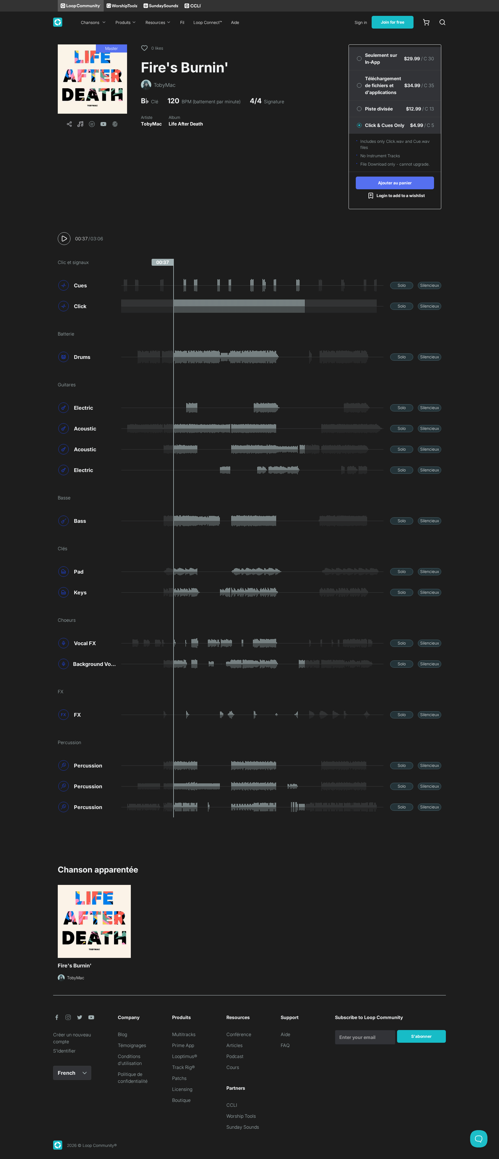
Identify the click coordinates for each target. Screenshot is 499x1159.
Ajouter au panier (395, 182)
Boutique (181, 1100)
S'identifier (64, 1051)
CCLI (231, 1105)
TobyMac (151, 124)
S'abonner (421, 1036)
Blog (122, 1034)
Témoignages (132, 1045)
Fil (182, 22)
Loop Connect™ (207, 22)
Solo (402, 285)
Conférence (238, 1034)
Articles (234, 1045)
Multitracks (183, 1034)
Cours (232, 1067)
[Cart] (426, 22)
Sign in (361, 22)
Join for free (392, 22)
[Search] (442, 22)
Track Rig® (183, 1067)
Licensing (182, 1089)
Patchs (179, 1078)
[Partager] (69, 124)
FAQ (285, 1045)
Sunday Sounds (242, 1127)
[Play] (64, 238)
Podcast (234, 1056)
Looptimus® (184, 1056)
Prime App (183, 1045)
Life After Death (186, 124)
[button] (92, 79)
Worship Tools (241, 1116)
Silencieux (429, 285)
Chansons (90, 22)
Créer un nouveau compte (72, 1038)
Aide (235, 22)
